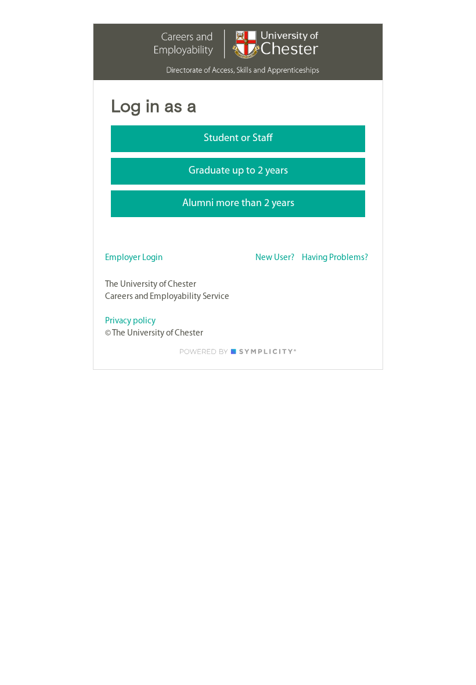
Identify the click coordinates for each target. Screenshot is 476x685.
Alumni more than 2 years (238, 204)
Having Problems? (335, 258)
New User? (274, 258)
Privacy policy (130, 321)
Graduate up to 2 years (238, 171)
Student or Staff (238, 139)
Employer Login (134, 258)
